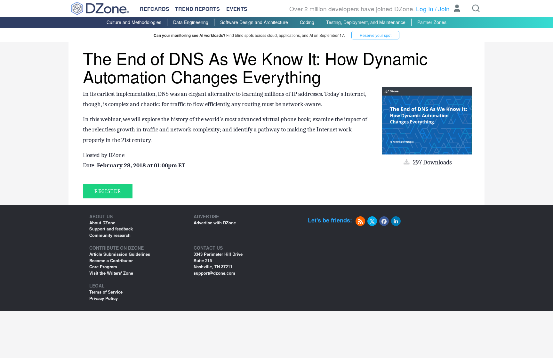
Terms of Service (106, 292)
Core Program (103, 266)
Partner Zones (431, 22)
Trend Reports (197, 8)
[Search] (475, 8)
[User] (457, 9)
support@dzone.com (214, 273)
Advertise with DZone (215, 223)
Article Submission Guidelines (119, 254)
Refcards (154, 8)
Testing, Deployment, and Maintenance (365, 22)
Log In (424, 8)
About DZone (102, 223)
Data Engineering (190, 22)
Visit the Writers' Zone (111, 273)
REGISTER (107, 191)
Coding (307, 22)
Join (444, 8)
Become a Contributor (111, 260)
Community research (110, 235)
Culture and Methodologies (134, 22)
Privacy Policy (103, 298)
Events (236, 8)
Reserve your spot (375, 35)
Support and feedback (111, 229)
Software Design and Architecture (254, 22)
